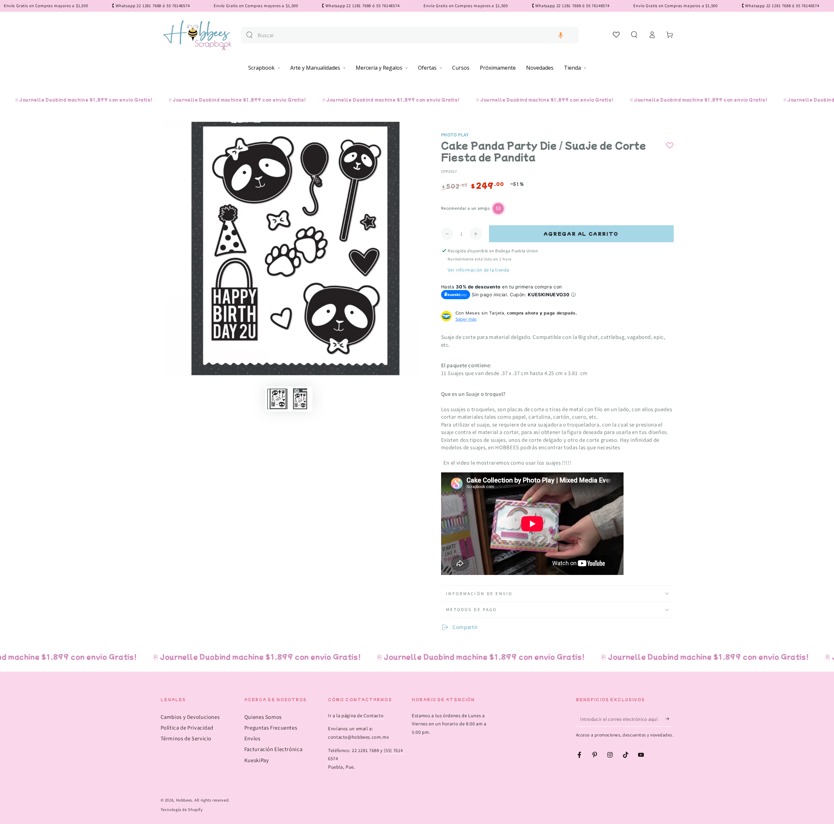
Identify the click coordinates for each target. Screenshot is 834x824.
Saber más (466, 319)
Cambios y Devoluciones (190, 716)
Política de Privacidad (187, 727)
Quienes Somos (263, 716)
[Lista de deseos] (617, 34)
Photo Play (455, 135)
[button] (561, 35)
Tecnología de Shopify (182, 809)
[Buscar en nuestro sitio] (249, 35)
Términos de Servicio (186, 738)
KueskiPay (256, 760)
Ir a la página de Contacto (355, 715)
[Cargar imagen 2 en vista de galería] (300, 398)
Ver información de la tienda (478, 270)
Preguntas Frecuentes (270, 727)
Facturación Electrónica (273, 749)
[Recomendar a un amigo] (498, 208)
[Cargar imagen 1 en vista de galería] (277, 398)
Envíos (252, 738)
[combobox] (415, 35)
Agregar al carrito (581, 233)
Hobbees (184, 800)
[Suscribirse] (669, 718)
